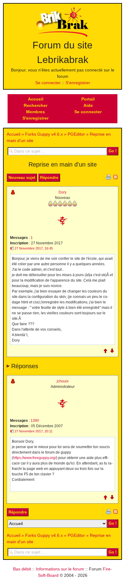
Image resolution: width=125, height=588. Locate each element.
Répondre (49, 177)
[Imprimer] (108, 176)
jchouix (63, 381)
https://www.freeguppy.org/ (34, 458)
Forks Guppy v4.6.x (44, 134)
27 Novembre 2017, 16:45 (34, 248)
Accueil (35, 99)
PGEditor (76, 134)
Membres (35, 111)
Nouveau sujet (21, 177)
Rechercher (35, 105)
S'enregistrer (78, 82)
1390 (35, 420)
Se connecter (48, 82)
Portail (88, 99)
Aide (88, 105)
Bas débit (22, 569)
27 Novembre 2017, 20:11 (33, 431)
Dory (62, 192)
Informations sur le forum (60, 569)
